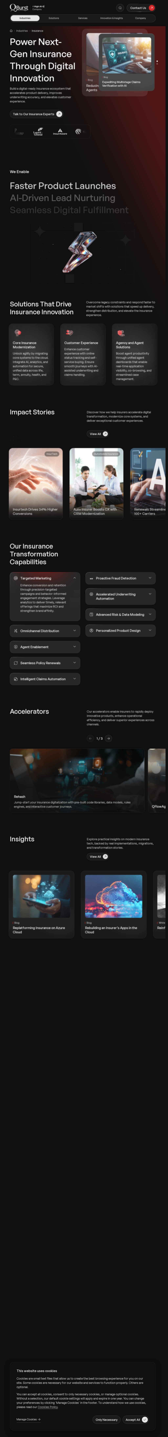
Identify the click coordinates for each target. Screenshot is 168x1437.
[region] (83, 1392)
